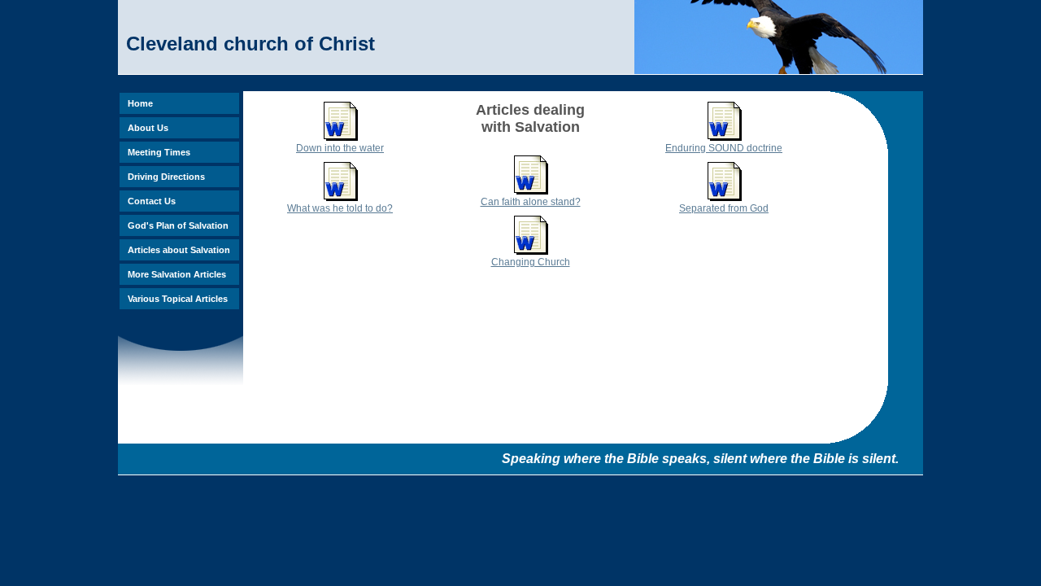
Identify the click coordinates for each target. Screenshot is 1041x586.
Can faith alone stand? (531, 202)
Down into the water (340, 148)
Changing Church (530, 262)
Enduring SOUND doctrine (723, 148)
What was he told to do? (340, 208)
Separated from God (724, 208)
